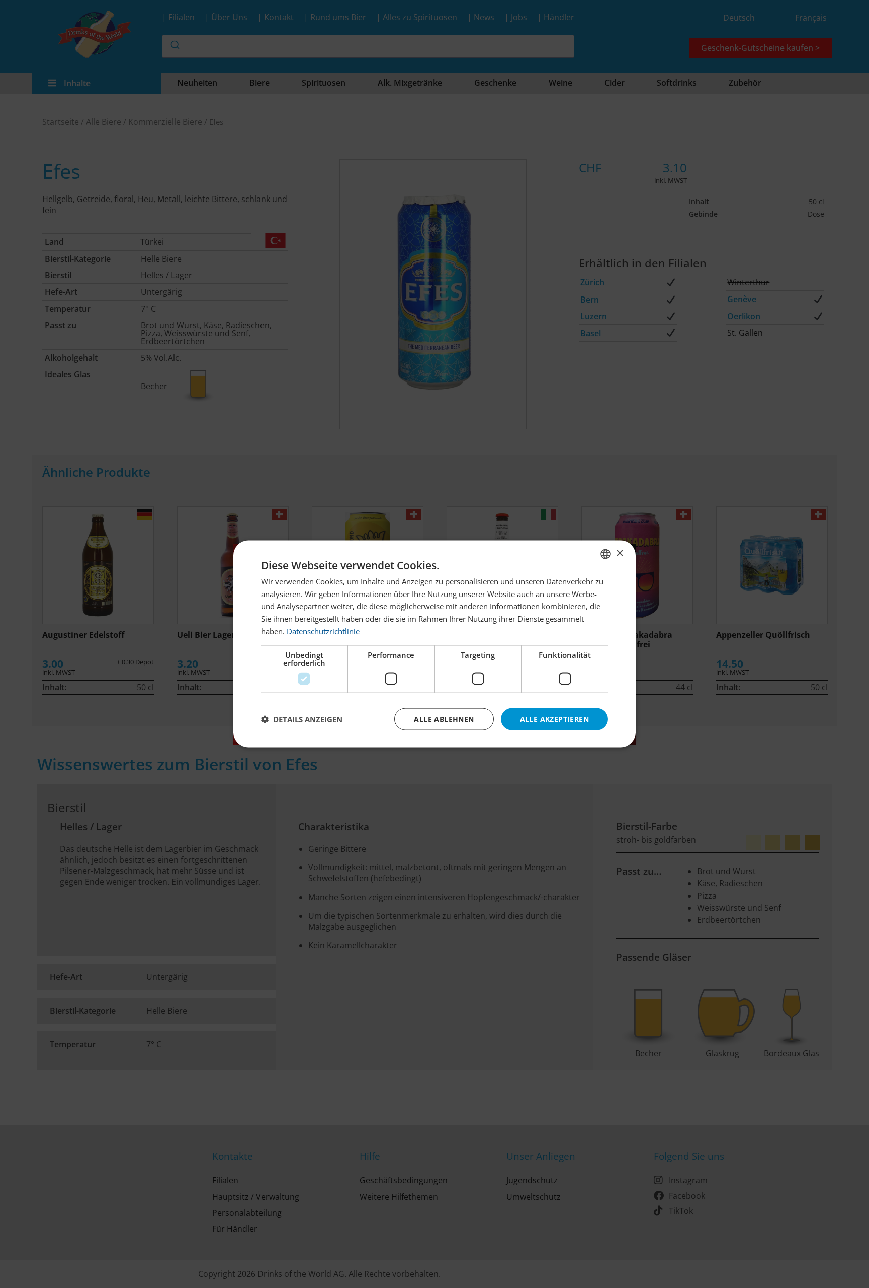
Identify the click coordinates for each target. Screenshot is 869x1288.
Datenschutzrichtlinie (323, 631)
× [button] (619, 553)
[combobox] (605, 554)
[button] (301, 719)
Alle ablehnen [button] (444, 718)
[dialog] (434, 644)
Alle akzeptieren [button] (554, 718)
